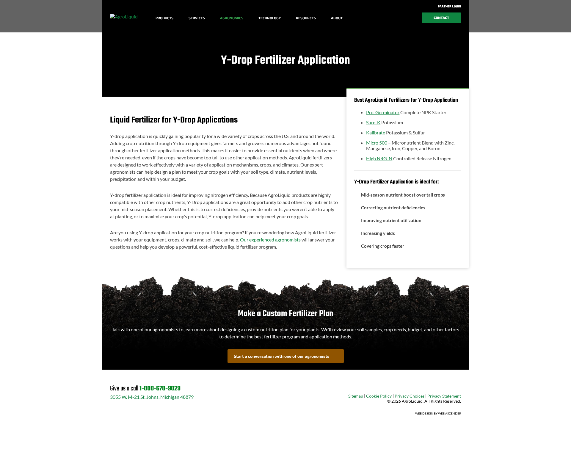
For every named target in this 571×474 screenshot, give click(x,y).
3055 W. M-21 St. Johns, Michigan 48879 (152, 397)
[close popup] (529, 462)
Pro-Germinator (382, 112)
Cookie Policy (379, 395)
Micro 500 (376, 142)
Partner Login (449, 6)
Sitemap (355, 395)
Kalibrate (375, 132)
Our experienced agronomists (270, 239)
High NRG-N (379, 158)
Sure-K (373, 122)
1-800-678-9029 (160, 388)
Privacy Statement (444, 395)
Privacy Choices (409, 395)
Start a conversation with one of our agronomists (281, 356)
